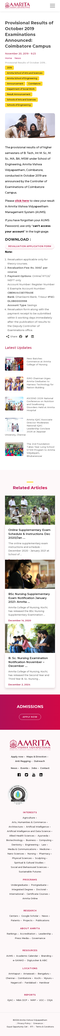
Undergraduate (19, 885)
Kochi (37, 978)
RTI (31, 1027)
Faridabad (30, 982)
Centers (13, 916)
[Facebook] (19, 774)
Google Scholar (29, 916)
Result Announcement (18, 94)
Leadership (44, 933)
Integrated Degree (22, 889)
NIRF (33, 1000)
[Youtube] (33, 775)
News (17, 58)
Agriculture (29, 817)
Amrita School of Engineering (22, 78)
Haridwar (44, 982)
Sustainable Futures (30, 871)
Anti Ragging (23, 761)
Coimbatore (34, 83)
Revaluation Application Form (29, 246)
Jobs (34, 768)
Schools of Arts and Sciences (21, 99)
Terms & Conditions (45, 1027)
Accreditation (27, 933)
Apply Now (30, 717)
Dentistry (17, 844)
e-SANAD (18, 960)
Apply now (17, 756)
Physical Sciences (22, 858)
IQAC (10, 1000)
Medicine (45, 849)
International (16, 894)
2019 (9, 67)
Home (8, 58)
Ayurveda (43, 835)
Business (31, 840)
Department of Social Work (20, 89)
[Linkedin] (41, 774)
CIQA (50, 1000)
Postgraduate (38, 885)
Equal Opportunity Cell (17, 1027)
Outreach (39, 761)
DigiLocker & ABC (37, 960)
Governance (38, 938)
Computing (45, 840)
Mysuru (48, 978)
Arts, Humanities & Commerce (29, 822)
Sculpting (40, 858)
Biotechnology (14, 840)
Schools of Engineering (19, 105)
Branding (46, 955)
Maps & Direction (36, 756)
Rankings (12, 933)
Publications (42, 920)
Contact (44, 768)
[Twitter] (26, 774)
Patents (15, 920)
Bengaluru (43, 973)
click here (22, 200)
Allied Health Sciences (21, 835)
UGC (41, 1000)
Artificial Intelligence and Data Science (28, 831)
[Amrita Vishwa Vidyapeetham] (17, 5)
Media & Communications (22, 849)
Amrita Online (30, 898)
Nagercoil (16, 982)
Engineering (31, 844)
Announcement (15, 83)
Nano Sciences (15, 853)
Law (44, 844)
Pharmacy (44, 853)
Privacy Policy (24, 1023)
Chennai (10, 978)
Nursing (31, 853)
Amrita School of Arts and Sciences (24, 73)
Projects (27, 920)
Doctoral (41, 889)
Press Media (22, 938)
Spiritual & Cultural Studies (29, 862)
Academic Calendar (27, 955)
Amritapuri (14, 973)
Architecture (16, 826)
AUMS (9, 955)
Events (24, 768)
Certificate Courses (37, 894)
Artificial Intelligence (37, 826)
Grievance (38, 1023)
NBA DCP (21, 1000)
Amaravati (28, 973)
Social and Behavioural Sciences (29, 867)
